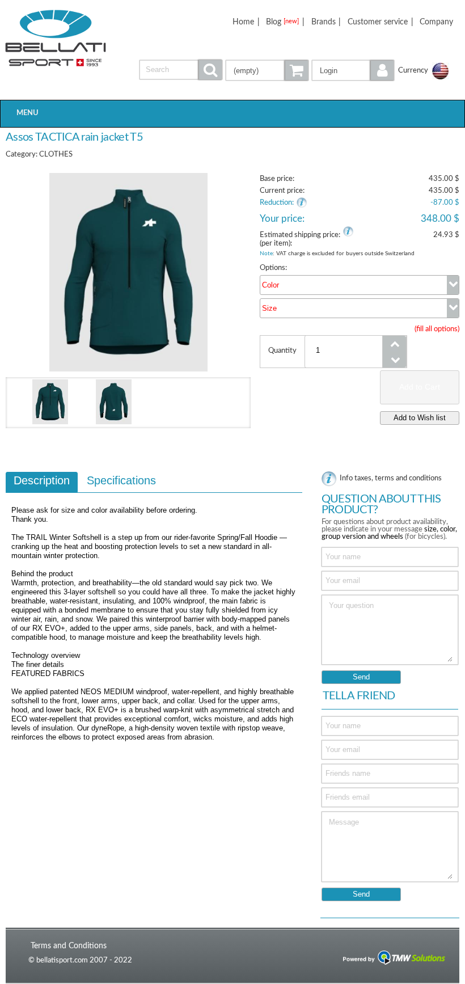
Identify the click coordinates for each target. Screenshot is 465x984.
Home (243, 22)
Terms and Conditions (69, 945)
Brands (323, 22)
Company (436, 22)
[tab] (42, 482)
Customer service (378, 22)
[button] (353, 70)
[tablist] (154, 612)
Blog (282, 22)
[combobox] (359, 285)
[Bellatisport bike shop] (56, 38)
